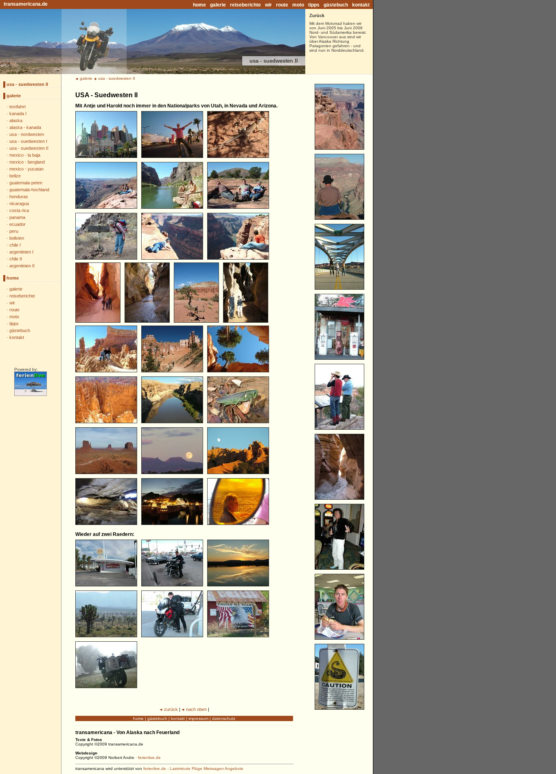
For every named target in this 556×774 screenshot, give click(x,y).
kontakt (361, 5)
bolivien (16, 238)
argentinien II (22, 265)
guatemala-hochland (29, 189)
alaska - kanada (25, 127)
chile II (15, 258)
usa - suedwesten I (28, 141)
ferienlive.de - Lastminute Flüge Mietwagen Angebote (193, 768)
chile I (15, 245)
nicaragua (19, 203)
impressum (198, 718)
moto (298, 5)
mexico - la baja (24, 155)
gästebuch (336, 5)
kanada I (17, 113)
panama (17, 217)
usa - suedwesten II (27, 84)
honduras (18, 196)
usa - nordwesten (26, 134)
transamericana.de (26, 4)
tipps (314, 5)
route (282, 5)
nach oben (196, 709)
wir (268, 5)
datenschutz (223, 718)
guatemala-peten (25, 182)
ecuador (17, 224)
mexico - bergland (27, 162)
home (199, 5)
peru (13, 231)
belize (15, 175)
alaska (15, 120)
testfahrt (17, 106)
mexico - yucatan (26, 168)
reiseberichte (245, 5)
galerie (218, 5)
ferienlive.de (149, 757)
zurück (171, 709)
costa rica (19, 210)
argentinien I (21, 251)
